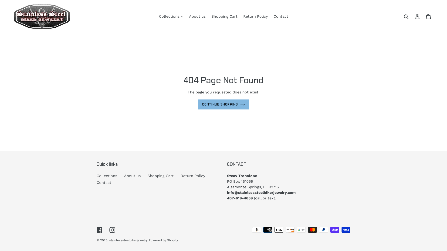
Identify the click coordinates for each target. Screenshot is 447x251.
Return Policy (193, 176)
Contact (104, 182)
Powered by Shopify (163, 240)
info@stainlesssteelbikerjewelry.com (261, 192)
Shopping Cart (161, 176)
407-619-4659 (240, 198)
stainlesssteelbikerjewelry (128, 240)
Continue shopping (220, 104)
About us (132, 176)
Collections (107, 176)
